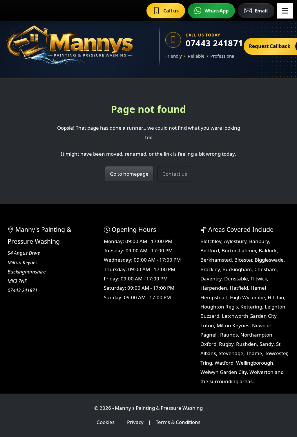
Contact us (174, 173)
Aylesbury (235, 241)
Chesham (265, 269)
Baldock (268, 250)
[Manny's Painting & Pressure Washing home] (72, 46)
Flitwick (259, 278)
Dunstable (236, 278)
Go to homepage (129, 173)
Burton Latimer (239, 250)
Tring (206, 362)
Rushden (246, 344)
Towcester (276, 353)
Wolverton (261, 372)
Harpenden (213, 287)
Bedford (209, 250)
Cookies (106, 422)
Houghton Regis (219, 306)
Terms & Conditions (178, 422)
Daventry (211, 278)
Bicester (243, 259)
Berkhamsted (216, 259)
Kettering (251, 306)
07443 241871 (212, 42)
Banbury (259, 241)
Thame (254, 353)
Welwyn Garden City (223, 372)
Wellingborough (254, 362)
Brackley (210, 269)
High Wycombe (247, 297)
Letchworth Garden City (249, 316)
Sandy (267, 344)
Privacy (135, 422)
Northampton (256, 334)
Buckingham (237, 269)
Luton (207, 325)
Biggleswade (269, 259)
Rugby (226, 344)
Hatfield (239, 287)
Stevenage (231, 353)
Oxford (208, 344)
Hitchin (276, 297)
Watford (224, 362)
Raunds (229, 334)
